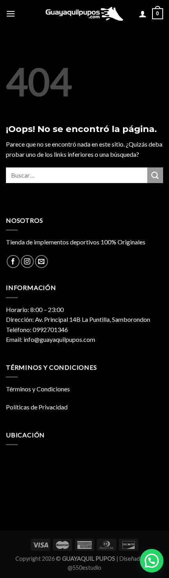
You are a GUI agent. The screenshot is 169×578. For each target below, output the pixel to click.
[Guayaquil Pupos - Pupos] (84, 14)
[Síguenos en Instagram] (27, 261)
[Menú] (10, 13)
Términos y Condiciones (38, 389)
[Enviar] (155, 175)
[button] (151, 560)
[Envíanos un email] (41, 261)
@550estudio (84, 567)
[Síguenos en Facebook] (13, 261)
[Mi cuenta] (143, 13)
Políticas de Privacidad (37, 407)
